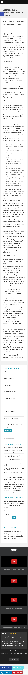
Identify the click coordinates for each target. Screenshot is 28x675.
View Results (14, 521)
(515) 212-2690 (14, 659)
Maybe (7, 514)
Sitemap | (14, 655)
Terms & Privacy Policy (9, 438)
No (6, 511)
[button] (2, 14)
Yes (7, 507)
